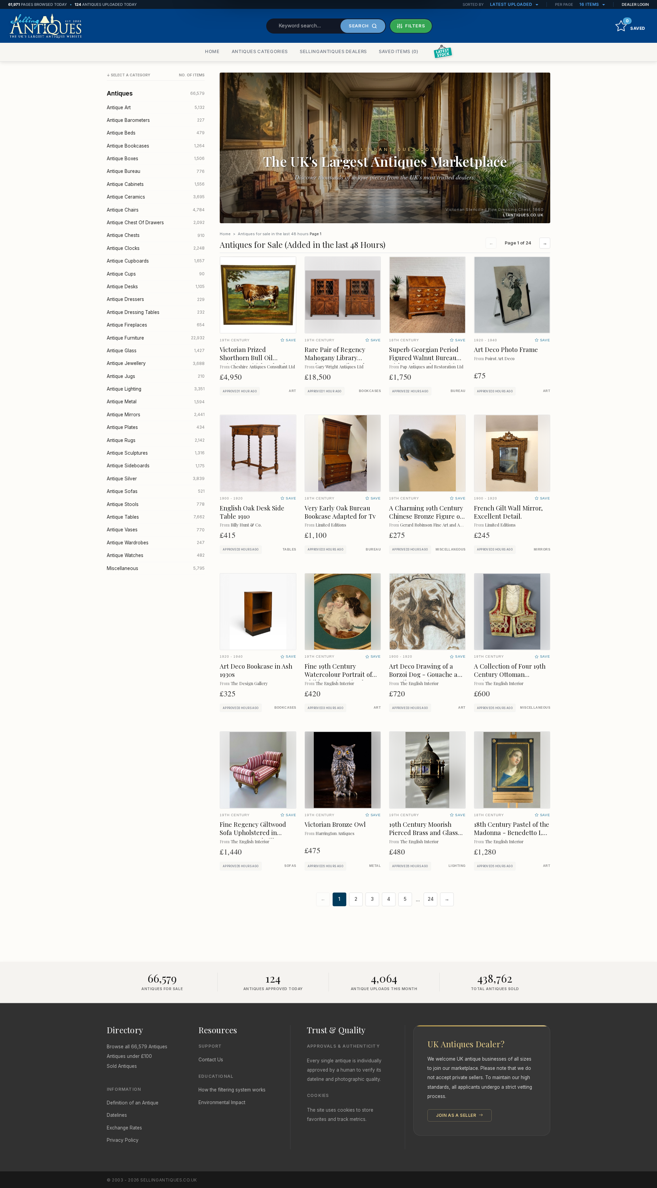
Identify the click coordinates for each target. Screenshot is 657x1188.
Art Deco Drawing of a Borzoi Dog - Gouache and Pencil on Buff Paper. (427, 674)
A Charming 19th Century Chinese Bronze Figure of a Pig (426, 516)
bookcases (370, 391)
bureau (458, 391)
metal (375, 866)
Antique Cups (156, 274)
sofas (290, 866)
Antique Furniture (156, 338)
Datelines (117, 1115)
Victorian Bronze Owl (335, 824)
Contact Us (210, 1059)
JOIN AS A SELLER (456, 1115)
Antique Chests (156, 235)
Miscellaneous (156, 568)
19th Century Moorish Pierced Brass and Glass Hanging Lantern (423, 832)
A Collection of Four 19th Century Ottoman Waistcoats (509, 674)
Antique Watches (156, 555)
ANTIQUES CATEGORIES (260, 51)
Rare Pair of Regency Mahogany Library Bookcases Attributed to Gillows (338, 361)
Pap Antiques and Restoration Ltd (431, 366)
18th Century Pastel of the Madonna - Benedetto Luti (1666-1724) (512, 832)
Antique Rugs (156, 440)
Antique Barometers (156, 120)
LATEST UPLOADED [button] (511, 4)
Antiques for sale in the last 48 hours (273, 233)
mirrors (542, 549)
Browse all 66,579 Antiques (137, 1046)
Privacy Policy (123, 1140)
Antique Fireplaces (156, 325)
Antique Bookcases (156, 146)
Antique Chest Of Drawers (156, 222)
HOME (212, 51)
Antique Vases (156, 529)
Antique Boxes (156, 158)
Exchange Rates (124, 1127)
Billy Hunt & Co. (246, 525)
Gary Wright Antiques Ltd (339, 366)
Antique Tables (156, 517)
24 (431, 899)
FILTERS (415, 25)
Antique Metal (156, 401)
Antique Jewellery (156, 363)
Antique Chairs (156, 210)
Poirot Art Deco (500, 358)
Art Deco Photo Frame (506, 349)
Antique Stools (156, 504)
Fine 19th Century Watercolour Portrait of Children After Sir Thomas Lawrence (343, 678)
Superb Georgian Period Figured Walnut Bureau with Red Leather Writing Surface (425, 361)
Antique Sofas (156, 491)
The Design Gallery (249, 683)
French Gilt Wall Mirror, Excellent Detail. (508, 512)
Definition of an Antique (132, 1102)
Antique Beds (156, 133)
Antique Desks (156, 286)
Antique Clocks (156, 248)
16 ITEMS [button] (590, 4)
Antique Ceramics (156, 197)
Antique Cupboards (156, 261)
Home (225, 233)
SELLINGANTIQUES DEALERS (333, 51)
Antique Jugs (156, 376)
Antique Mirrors (156, 414)
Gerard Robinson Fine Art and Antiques (437, 525)
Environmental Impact (221, 1102)
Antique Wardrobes (156, 542)
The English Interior (334, 683)
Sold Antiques (122, 1066)
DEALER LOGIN (635, 4)
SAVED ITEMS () (398, 51)
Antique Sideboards (156, 465)
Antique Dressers (156, 299)
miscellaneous (451, 549)
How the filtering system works (232, 1089)
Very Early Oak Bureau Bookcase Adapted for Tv (340, 512)
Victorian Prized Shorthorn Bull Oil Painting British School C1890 (252, 361)
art (292, 391)
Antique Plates (156, 427)
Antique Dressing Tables (156, 312)
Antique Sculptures (156, 453)
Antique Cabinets (156, 184)
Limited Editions (330, 525)
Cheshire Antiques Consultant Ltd (263, 366)
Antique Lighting (156, 389)
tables (289, 549)
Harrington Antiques (335, 833)
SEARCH (359, 25)
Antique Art (156, 107)
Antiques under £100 (129, 1056)
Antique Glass (156, 350)
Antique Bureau (156, 171)
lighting (457, 866)
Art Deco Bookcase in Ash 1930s (256, 670)
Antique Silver (156, 478)
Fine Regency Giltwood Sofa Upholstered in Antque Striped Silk (253, 832)
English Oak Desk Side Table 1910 (252, 512)
